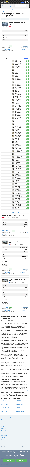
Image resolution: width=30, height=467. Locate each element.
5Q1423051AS (8, 69)
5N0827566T (7, 126)
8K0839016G (7, 198)
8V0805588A (7, 201)
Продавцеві (3, 428)
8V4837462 (7, 174)
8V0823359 (7, 117)
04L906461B (7, 96)
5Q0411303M (8, 208)
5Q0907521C (7, 171)
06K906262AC (8, 177)
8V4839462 (7, 189)
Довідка (3, 437)
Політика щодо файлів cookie (15, 456)
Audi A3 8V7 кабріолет (6, 404)
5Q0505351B (7, 66)
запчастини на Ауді (24, 390)
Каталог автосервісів (6, 419)
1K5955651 (7, 60)
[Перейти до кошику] (28, 2)
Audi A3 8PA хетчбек (20, 407)
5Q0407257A (7, 153)
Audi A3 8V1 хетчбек (5, 407)
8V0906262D (7, 111)
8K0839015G (7, 186)
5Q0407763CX (8, 162)
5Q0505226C (7, 123)
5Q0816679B (7, 165)
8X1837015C (7, 183)
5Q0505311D (7, 108)
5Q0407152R (7, 72)
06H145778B (7, 195)
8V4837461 (7, 144)
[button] (23, 2)
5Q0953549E (7, 159)
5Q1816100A (7, 147)
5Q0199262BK (8, 129)
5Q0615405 (7, 132)
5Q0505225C (7, 120)
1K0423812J (7, 84)
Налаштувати (15, 464)
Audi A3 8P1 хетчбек (5, 411)
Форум (2, 441)
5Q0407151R (7, 75)
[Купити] (27, 61)
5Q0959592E (7, 168)
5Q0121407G (7, 105)
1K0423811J (7, 78)
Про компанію (4, 435)
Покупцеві (3, 430)
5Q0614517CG (8, 204)
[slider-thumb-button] (3, 26)
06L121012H (7, 87)
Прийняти (8, 460)
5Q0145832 (7, 156)
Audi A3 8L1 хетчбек (20, 411)
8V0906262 (7, 114)
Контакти (3, 439)
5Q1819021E (7, 90)
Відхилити (21, 460)
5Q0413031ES (8, 63)
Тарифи (2, 433)
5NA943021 (7, 192)
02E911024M (7, 81)
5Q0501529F (7, 99)
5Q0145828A (7, 150)
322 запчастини (12, 27)
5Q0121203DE (8, 138)
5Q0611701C (7, 102)
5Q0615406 (7, 135)
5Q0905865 (7, 141)
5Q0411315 (7, 93)
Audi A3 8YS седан (5, 400)
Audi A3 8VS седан (19, 404)
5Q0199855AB (8, 180)
